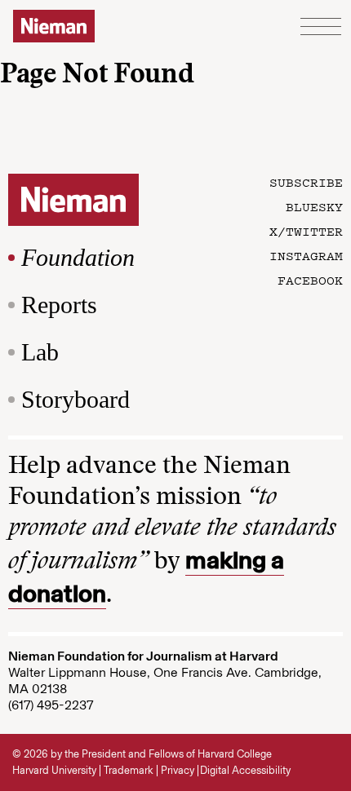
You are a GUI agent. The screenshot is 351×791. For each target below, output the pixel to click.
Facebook (310, 280)
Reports (59, 304)
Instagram (306, 255)
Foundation (78, 257)
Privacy (177, 770)
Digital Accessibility (245, 770)
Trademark (128, 770)
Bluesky (314, 206)
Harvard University (54, 770)
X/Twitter (306, 231)
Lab (40, 351)
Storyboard (75, 399)
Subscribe (306, 182)
